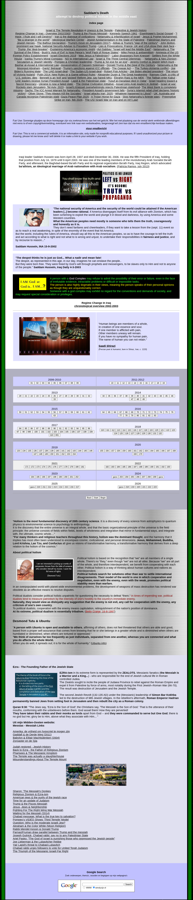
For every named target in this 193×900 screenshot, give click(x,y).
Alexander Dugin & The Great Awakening (122, 74)
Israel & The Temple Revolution (65, 30)
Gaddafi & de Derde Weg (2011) (32, 734)
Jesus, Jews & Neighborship (30, 807)
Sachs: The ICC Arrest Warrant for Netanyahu (53, 90)
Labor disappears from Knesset (131, 55)
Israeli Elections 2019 (63, 55)
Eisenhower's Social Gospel (156, 33)
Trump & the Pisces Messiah (90, 33)
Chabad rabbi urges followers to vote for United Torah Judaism (50, 848)
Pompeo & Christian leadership (73, 62)
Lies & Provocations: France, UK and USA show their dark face (136, 46)
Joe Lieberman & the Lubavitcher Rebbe (37, 841)
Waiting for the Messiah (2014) (31, 813)
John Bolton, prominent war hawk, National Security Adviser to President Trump (96, 45)
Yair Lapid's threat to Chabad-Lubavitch (36, 844)
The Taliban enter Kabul (160, 77)
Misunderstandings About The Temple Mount (39, 759)
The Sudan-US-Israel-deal (86, 71)
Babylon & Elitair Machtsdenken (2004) (36, 737)
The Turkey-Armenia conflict (152, 68)
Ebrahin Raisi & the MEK (129, 77)
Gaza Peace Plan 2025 (75, 96)
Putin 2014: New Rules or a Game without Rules (66, 74)
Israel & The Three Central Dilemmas (118, 58)
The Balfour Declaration (51, 43)
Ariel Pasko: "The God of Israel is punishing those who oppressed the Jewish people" (64, 838)
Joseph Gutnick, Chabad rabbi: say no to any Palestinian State (50, 835)
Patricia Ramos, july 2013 (133, 166)
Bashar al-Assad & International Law (37, 65)
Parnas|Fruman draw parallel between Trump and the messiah (50, 832)
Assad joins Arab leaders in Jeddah (137, 84)
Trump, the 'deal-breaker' (33, 49)
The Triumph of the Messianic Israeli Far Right (40, 851)
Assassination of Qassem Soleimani (82, 65)
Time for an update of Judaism (31, 800)
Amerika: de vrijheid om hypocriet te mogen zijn (41, 731)
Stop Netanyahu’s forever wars (141, 96)
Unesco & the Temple (100, 30)
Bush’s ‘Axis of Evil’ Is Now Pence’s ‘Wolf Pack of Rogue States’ (80, 52)
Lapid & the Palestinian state (88, 80)
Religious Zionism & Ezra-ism (30, 794)
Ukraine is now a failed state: (56, 84)
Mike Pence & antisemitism (137, 52)
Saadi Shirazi (107, 345)
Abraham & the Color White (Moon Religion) (39, 825)
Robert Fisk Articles (115, 71)
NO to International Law (79, 58)
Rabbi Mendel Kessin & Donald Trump (36, 829)
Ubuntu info (99, 643)
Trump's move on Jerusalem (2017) (89, 43)
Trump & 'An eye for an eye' (111, 62)
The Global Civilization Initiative (95, 84)
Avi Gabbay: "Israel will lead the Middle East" (124, 49)
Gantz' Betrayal (51, 68)
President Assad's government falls (103, 90)
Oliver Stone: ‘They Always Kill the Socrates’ (54, 93)
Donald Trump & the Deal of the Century (131, 65)
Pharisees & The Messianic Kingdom (35, 753)
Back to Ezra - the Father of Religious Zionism (40, 749)
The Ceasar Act (121, 68)
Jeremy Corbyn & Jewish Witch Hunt (152, 62)
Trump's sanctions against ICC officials (86, 68)
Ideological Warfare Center (68, 39)
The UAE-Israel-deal (55, 71)
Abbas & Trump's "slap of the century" (135, 43)
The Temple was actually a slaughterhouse (38, 756)
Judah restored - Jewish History (32, 746)
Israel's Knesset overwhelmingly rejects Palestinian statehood (103, 87)
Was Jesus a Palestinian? (94, 55)
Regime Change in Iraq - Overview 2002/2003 (43, 33)
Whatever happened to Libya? (133, 93)
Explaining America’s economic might (72, 49)
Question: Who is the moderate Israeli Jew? (39, 822)
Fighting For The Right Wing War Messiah (38, 810)
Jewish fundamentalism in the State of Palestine (115, 39)
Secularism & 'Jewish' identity (34, 62)
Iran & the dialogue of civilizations (75, 36)
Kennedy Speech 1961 (123, 33)
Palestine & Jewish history (131, 30)
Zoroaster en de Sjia (25, 740)
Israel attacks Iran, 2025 (98, 93)
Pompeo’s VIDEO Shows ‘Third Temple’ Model (41, 819)
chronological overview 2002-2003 (96, 306)
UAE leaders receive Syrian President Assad (42, 80)
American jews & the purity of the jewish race (40, 797)
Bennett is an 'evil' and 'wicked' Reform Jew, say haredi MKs (76, 77)
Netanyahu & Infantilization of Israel (118, 36)
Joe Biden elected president (146, 71)
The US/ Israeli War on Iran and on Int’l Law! (111, 99)
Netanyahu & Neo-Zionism (161, 58)
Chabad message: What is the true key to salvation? (44, 816)
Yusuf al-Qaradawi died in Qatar (127, 80)
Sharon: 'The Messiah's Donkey (32, 791)
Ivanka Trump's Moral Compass (44, 58)
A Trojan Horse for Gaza (105, 96)
